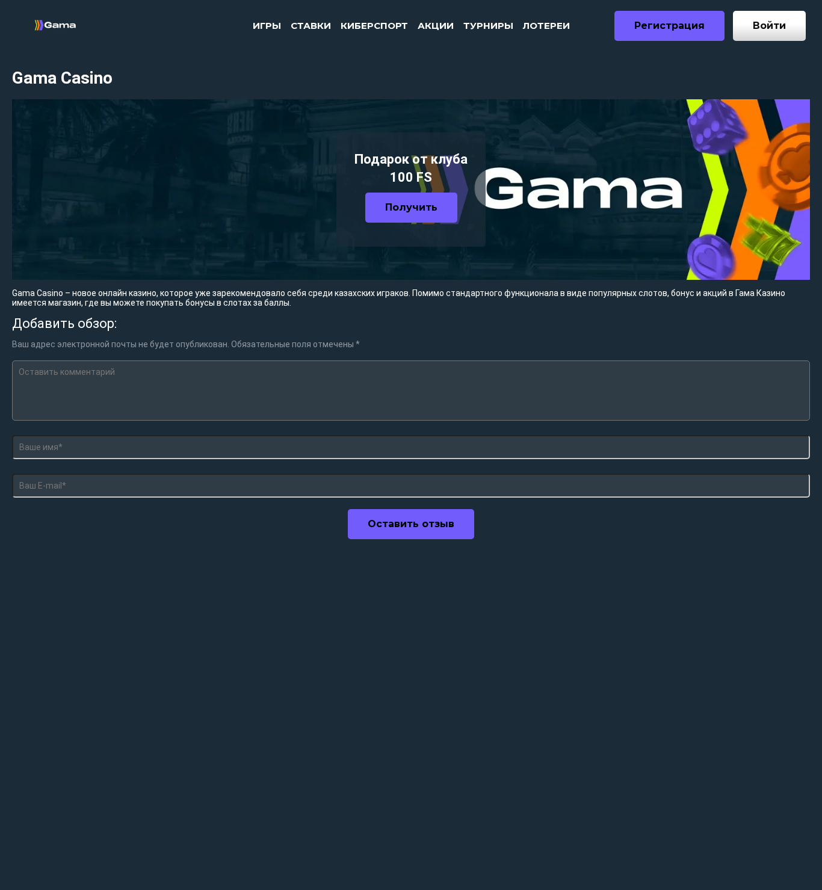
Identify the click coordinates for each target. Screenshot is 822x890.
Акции (436, 25)
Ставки (311, 25)
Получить (411, 207)
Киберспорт (374, 25)
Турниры (488, 25)
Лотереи (546, 25)
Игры (267, 25)
